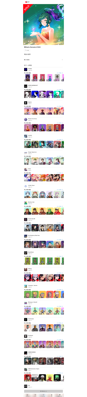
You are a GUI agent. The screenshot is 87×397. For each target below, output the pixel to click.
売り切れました (43, 391)
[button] (27, 50)
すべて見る (59, 73)
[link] (60, 73)
